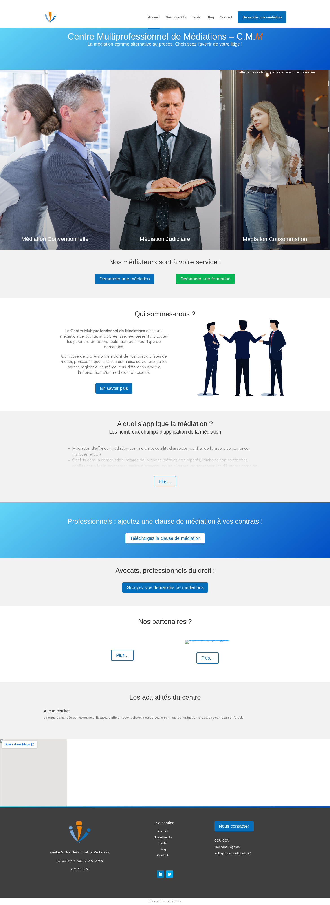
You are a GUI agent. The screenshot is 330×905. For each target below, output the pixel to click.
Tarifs (196, 17)
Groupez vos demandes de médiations (165, 587)
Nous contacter (234, 826)
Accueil (154, 17)
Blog (210, 17)
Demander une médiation (262, 17)
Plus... (165, 481)
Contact (226, 17)
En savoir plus (114, 388)
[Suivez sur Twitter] (169, 874)
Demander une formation (205, 278)
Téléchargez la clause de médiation (165, 538)
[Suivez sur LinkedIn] (160, 874)
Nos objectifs (175, 17)
